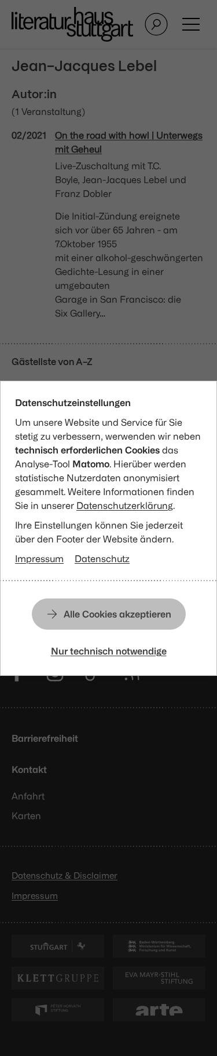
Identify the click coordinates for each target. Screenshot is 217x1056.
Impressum (39, 558)
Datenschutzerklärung (124, 505)
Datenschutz (102, 558)
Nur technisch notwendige (109, 651)
